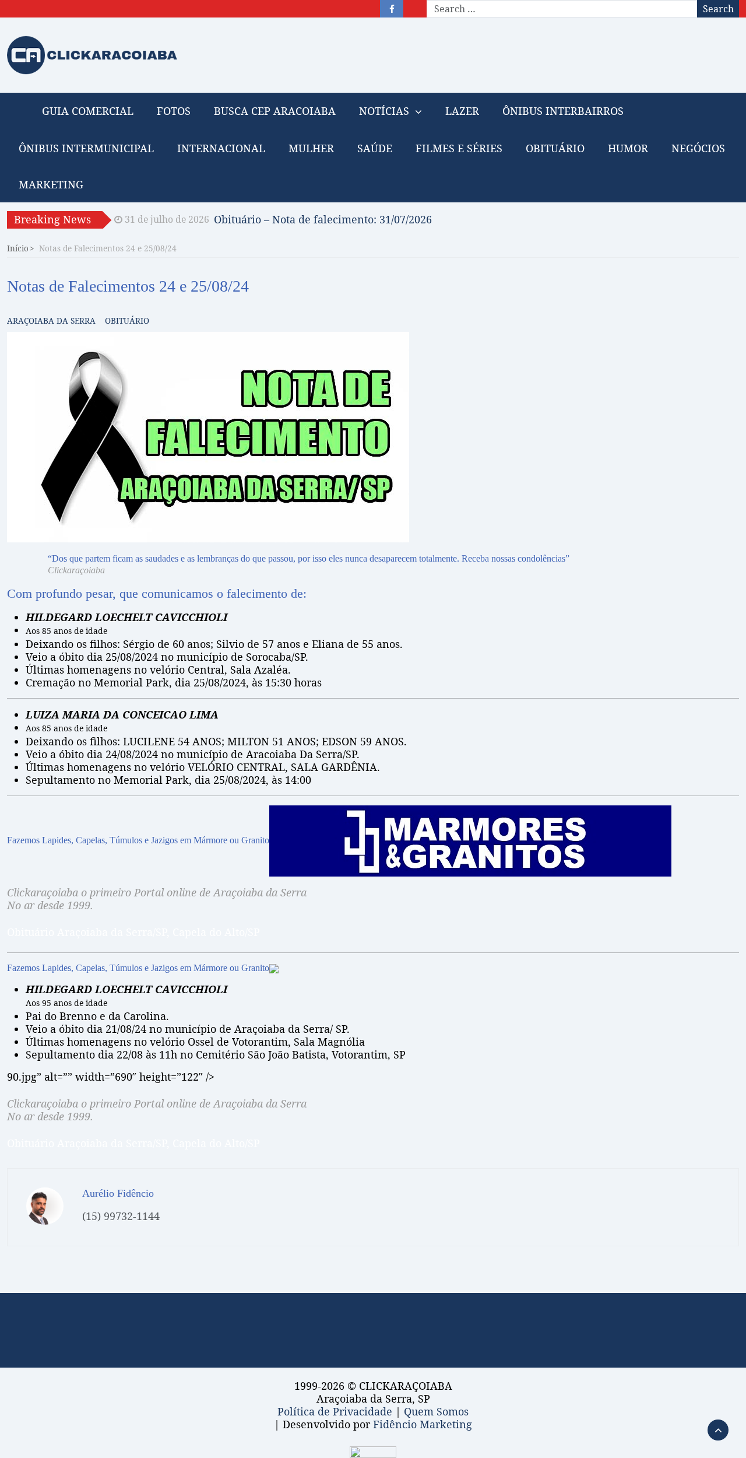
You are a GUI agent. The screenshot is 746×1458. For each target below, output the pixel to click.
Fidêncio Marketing (422, 1424)
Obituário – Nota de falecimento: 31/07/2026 (323, 219)
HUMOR (628, 148)
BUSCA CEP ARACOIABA (275, 111)
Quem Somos (436, 1411)
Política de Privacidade (334, 1411)
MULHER (311, 148)
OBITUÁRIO (555, 148)
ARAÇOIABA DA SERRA (51, 320)
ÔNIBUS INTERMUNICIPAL (86, 148)
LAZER (462, 111)
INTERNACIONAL (221, 148)
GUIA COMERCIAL (87, 111)
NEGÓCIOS (698, 148)
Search (718, 8)
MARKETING (51, 184)
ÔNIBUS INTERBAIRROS (563, 111)
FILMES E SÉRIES (459, 148)
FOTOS (174, 111)
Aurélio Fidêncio (118, 1193)
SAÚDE (374, 148)
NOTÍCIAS (384, 111)
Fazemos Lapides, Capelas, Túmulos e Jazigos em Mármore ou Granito (138, 840)
